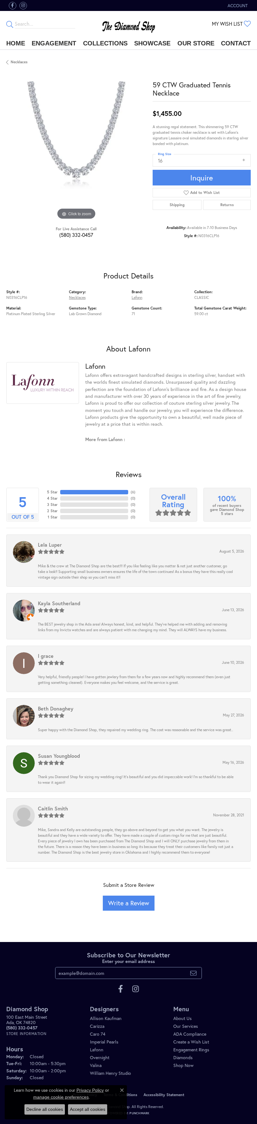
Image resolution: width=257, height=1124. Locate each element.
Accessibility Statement (164, 1094)
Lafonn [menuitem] (96, 1050)
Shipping (177, 204)
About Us (182, 1018)
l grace (46, 656)
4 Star (52, 498)
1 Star (53, 517)
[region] (76, 151)
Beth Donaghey (55, 708)
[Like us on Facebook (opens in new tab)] (12, 5)
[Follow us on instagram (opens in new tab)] (23, 5)
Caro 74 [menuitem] (97, 1034)
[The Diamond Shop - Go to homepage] (128, 24)
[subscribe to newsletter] (193, 973)
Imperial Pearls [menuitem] (104, 1042)
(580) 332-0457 (76, 235)
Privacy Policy (90, 1090)
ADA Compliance (189, 1034)
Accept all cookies (87, 1109)
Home (15, 43)
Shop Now (183, 1065)
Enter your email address (128, 961)
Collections (105, 43)
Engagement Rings (191, 1050)
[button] (237, 5)
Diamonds (183, 1057)
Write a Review (128, 903)
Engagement (54, 43)
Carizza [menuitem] (97, 1026)
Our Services (185, 1026)
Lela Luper (50, 544)
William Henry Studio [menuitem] (110, 1073)
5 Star (52, 492)
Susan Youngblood (59, 755)
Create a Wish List (191, 1042)
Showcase (152, 43)
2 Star (52, 510)
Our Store (195, 43)
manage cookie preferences (61, 1097)
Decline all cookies (44, 1109)
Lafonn (137, 297)
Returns (227, 204)
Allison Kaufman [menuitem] (106, 1018)
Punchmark (139, 1113)
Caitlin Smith (53, 808)
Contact (236, 43)
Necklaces (19, 62)
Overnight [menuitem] (99, 1057)
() (133, 492)
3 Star (52, 504)
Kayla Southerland (59, 603)
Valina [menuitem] (96, 1065)
